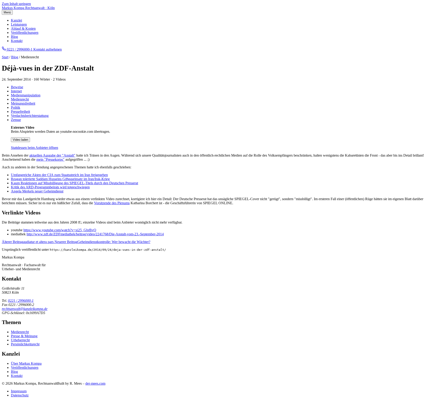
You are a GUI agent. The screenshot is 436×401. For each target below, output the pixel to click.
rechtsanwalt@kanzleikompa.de (24, 309)
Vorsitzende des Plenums (112, 203)
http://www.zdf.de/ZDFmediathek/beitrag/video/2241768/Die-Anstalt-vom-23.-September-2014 (95, 234)
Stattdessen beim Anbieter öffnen (34, 148)
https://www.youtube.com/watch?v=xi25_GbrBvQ (59, 230)
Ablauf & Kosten (23, 28)
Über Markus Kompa (26, 363)
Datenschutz (20, 395)
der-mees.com (95, 383)
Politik (15, 107)
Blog (14, 37)
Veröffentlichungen (24, 32)
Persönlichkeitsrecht (25, 344)
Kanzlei (16, 20)
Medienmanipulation (25, 95)
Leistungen (19, 24)
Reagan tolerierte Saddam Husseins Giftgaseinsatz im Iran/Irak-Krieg (60, 179)
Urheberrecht (20, 340)
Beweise (17, 87)
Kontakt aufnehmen (47, 49)
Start (5, 57)
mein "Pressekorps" (50, 159)
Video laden (20, 139)
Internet (16, 91)
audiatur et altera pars (28, 242)
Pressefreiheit (20, 111)
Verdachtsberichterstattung (30, 116)
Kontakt (16, 41)
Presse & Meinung (24, 336)
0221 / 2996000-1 (21, 301)
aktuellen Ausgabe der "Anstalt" (52, 155)
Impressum (19, 391)
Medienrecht (20, 99)
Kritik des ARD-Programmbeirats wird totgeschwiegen (50, 187)
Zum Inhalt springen (16, 4)
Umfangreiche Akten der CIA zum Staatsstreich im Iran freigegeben (59, 175)
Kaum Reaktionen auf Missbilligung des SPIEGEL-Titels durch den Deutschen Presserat (74, 183)
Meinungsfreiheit (23, 103)
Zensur (16, 120)
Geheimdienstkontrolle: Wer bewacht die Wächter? (102, 242)
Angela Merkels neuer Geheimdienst (37, 191)
